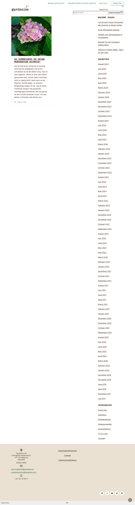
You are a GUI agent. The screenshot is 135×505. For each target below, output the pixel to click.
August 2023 (103, 177)
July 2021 (102, 290)
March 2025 (103, 88)
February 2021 (104, 309)
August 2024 (103, 121)
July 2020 (102, 342)
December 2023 (104, 158)
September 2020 (105, 333)
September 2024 (105, 116)
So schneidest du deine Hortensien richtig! (29, 60)
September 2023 (105, 172)
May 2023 (102, 191)
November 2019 (104, 380)
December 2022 (104, 215)
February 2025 (104, 92)
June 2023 (102, 187)
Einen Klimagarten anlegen (108, 30)
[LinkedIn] (122, 493)
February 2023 (104, 205)
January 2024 (103, 154)
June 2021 (102, 295)
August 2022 (103, 234)
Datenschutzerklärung (67, 460)
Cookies (67, 455)
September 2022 (105, 229)
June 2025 (102, 74)
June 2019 (102, 384)
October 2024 (104, 111)
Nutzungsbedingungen (67, 451)
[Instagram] (107, 493)
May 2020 (102, 351)
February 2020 (104, 366)
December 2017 (104, 394)
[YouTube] (112, 493)
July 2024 (102, 125)
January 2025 (103, 97)
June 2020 (102, 347)
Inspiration (102, 415)
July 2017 (102, 399)
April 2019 (102, 389)
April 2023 (102, 196)
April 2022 (102, 253)
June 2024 (102, 130)
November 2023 (104, 163)
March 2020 (103, 361)
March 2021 (103, 304)
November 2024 (104, 106)
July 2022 (102, 238)
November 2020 (104, 323)
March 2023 (103, 201)
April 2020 (102, 356)
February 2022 (104, 262)
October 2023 (104, 168)
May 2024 (102, 135)
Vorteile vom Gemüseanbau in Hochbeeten (110, 36)
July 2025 (102, 69)
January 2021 (103, 314)
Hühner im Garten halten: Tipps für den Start (110, 51)
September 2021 (104, 281)
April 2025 (102, 83)
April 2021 (102, 300)
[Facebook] (102, 493)
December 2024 (104, 102)
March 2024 (103, 144)
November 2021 (104, 271)
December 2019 (104, 375)
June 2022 (102, 243)
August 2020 (103, 337)
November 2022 (104, 219)
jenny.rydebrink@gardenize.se (22, 469)
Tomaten (101, 438)
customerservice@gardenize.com (23, 472)
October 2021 (103, 276)
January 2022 (103, 267)
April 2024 (102, 139)
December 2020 (104, 318)
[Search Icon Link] (123, 6)
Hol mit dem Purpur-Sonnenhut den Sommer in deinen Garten (110, 23)
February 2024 (104, 149)
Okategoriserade (105, 424)
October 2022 (104, 224)
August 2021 (103, 285)
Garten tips (102, 410)
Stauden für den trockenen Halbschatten (109, 43)
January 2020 (103, 370)
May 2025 (102, 78)
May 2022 (102, 248)
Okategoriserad (104, 419)
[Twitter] (117, 493)
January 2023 (103, 210)
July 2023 (102, 182)
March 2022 (103, 257)
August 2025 (103, 64)
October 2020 (104, 328)
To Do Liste (103, 434)
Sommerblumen (104, 429)
